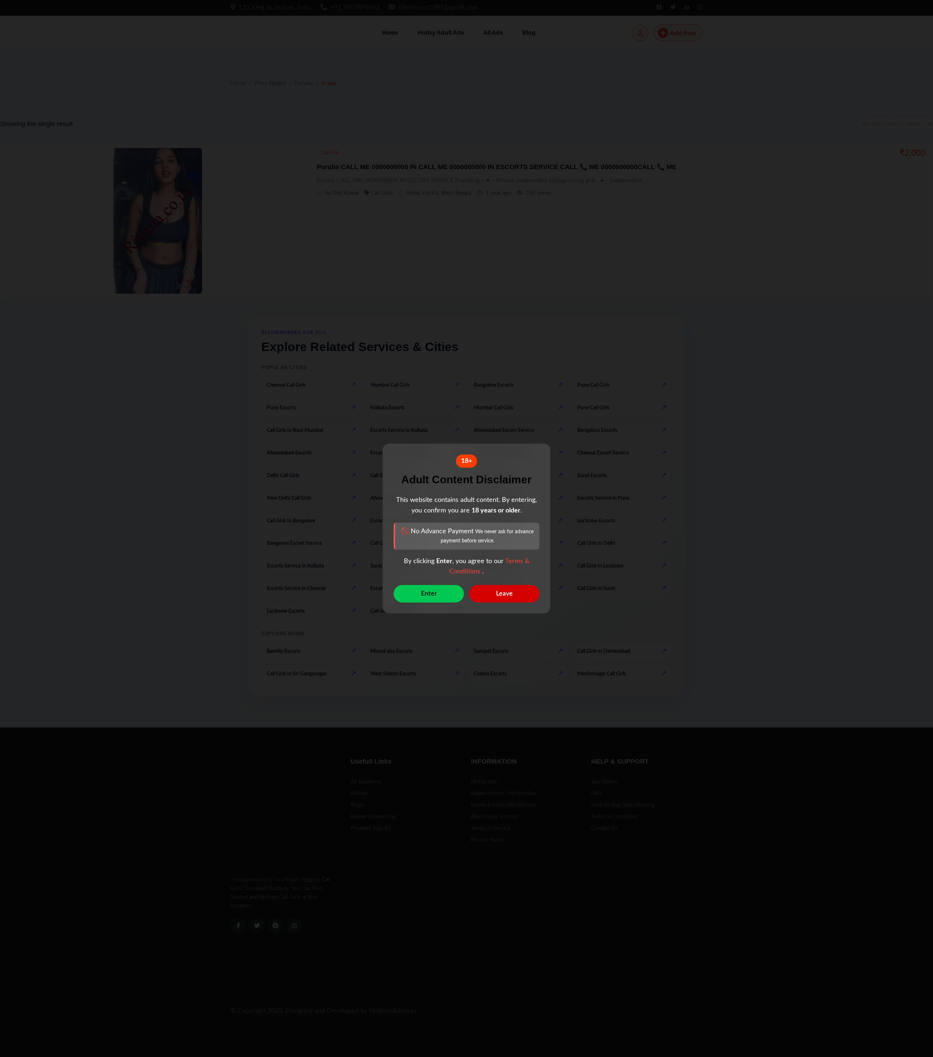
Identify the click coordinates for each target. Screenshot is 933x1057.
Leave (504, 593)
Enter (429, 593)
